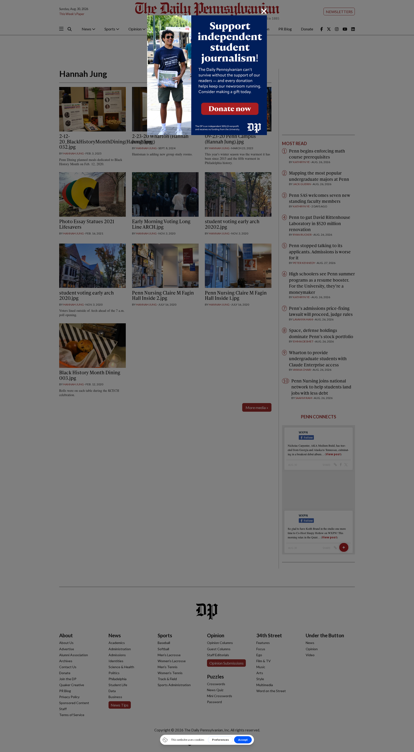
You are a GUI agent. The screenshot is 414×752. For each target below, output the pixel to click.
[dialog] (207, 376)
